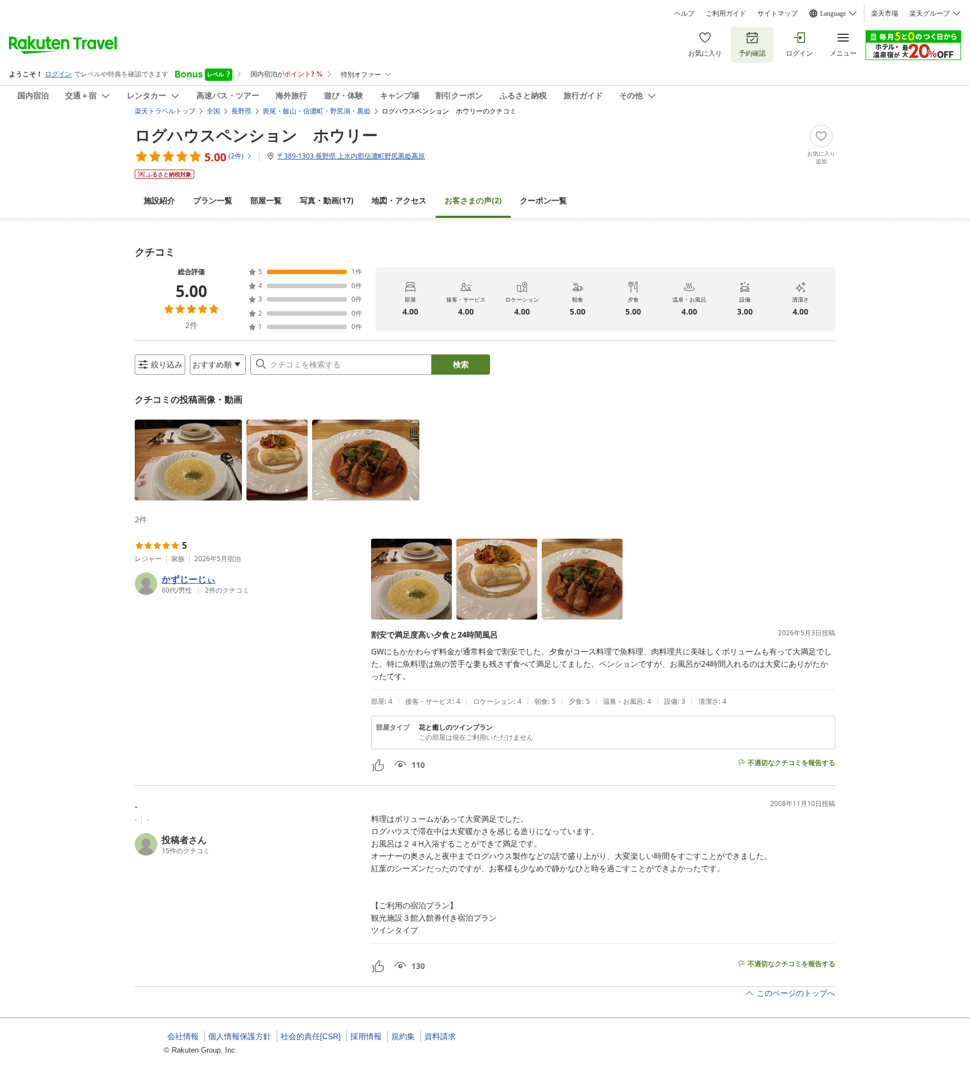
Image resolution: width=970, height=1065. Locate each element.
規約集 (403, 1036)
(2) (473, 200)
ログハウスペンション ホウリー (256, 134)
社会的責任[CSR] (311, 1036)
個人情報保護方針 (239, 1036)
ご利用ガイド (726, 13)
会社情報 (183, 1036)
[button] (188, 460)
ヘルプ (684, 13)
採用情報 (366, 1036)
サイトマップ (777, 13)
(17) (327, 200)
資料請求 (440, 1036)
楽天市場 (884, 13)
